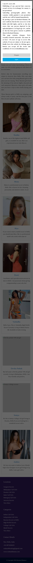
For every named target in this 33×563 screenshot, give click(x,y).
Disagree (16, 55)
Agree (16, 59)
